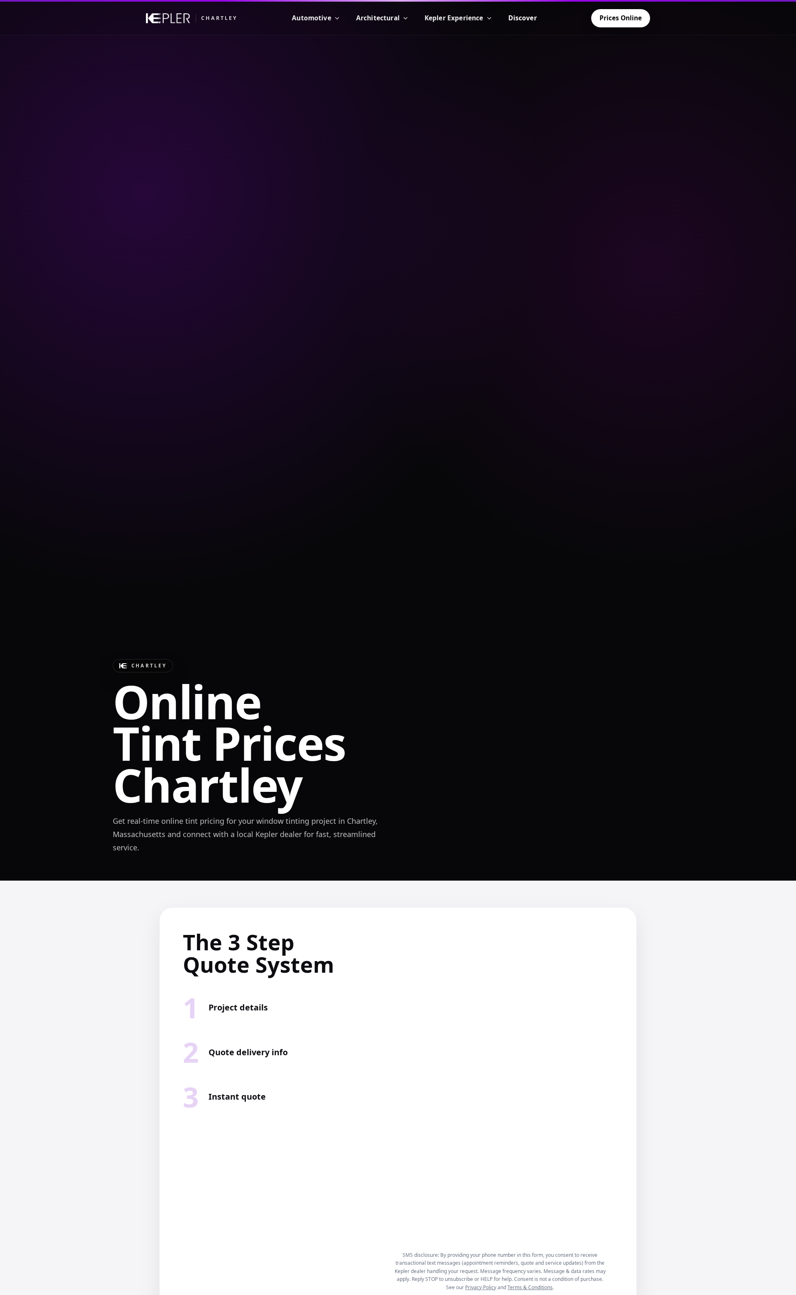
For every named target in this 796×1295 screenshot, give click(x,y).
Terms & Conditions (530, 1287)
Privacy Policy (480, 1287)
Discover (522, 17)
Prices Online (620, 17)
